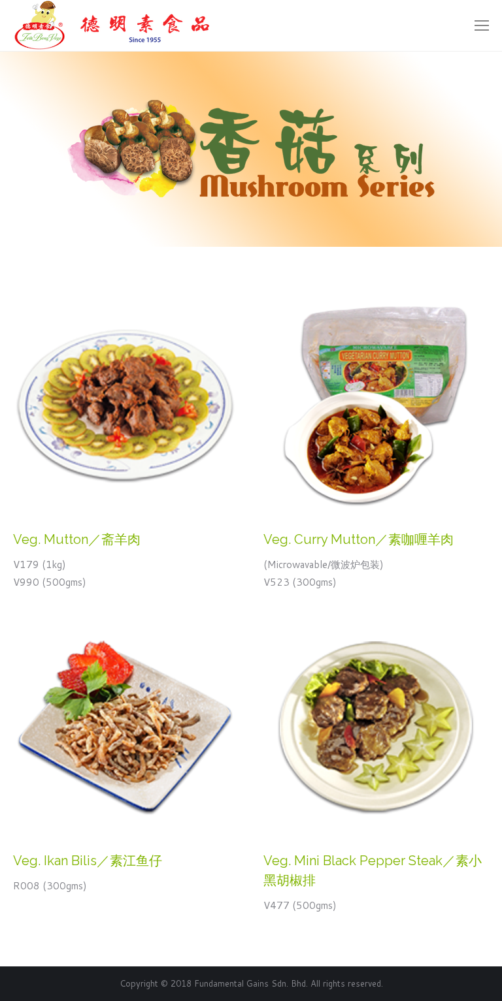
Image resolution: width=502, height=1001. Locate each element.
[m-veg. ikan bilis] (125, 726)
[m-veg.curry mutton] (375, 404)
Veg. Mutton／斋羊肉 (77, 539)
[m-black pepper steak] (375, 726)
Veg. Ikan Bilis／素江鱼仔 (87, 860)
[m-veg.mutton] (125, 404)
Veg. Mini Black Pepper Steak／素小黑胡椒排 (372, 870)
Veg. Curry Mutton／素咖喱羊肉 (358, 539)
